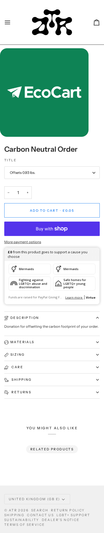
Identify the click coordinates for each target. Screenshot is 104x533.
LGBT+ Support (73, 515)
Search (39, 510)
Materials (22, 342)
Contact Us (40, 515)
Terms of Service (24, 525)
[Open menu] (12, 22)
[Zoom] (10, 126)
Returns (20, 392)
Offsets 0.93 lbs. (22, 172)
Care (16, 367)
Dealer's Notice (61, 520)
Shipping (21, 380)
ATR (13, 510)
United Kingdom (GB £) (34, 499)
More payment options (22, 242)
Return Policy (68, 510)
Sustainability (21, 520)
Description (24, 318)
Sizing (17, 354)
